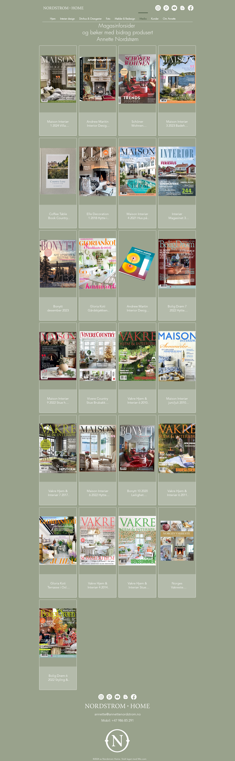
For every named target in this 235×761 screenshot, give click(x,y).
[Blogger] (182, 8)
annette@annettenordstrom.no (117, 714)
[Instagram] (158, 8)
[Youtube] (174, 8)
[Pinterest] (166, 8)
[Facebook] (190, 8)
